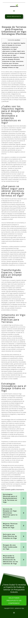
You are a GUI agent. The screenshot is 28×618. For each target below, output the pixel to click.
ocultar (17, 40)
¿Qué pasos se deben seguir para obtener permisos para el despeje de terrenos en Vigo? (13, 53)
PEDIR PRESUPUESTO (14, 16)
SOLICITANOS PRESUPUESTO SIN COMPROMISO (14, 600)
